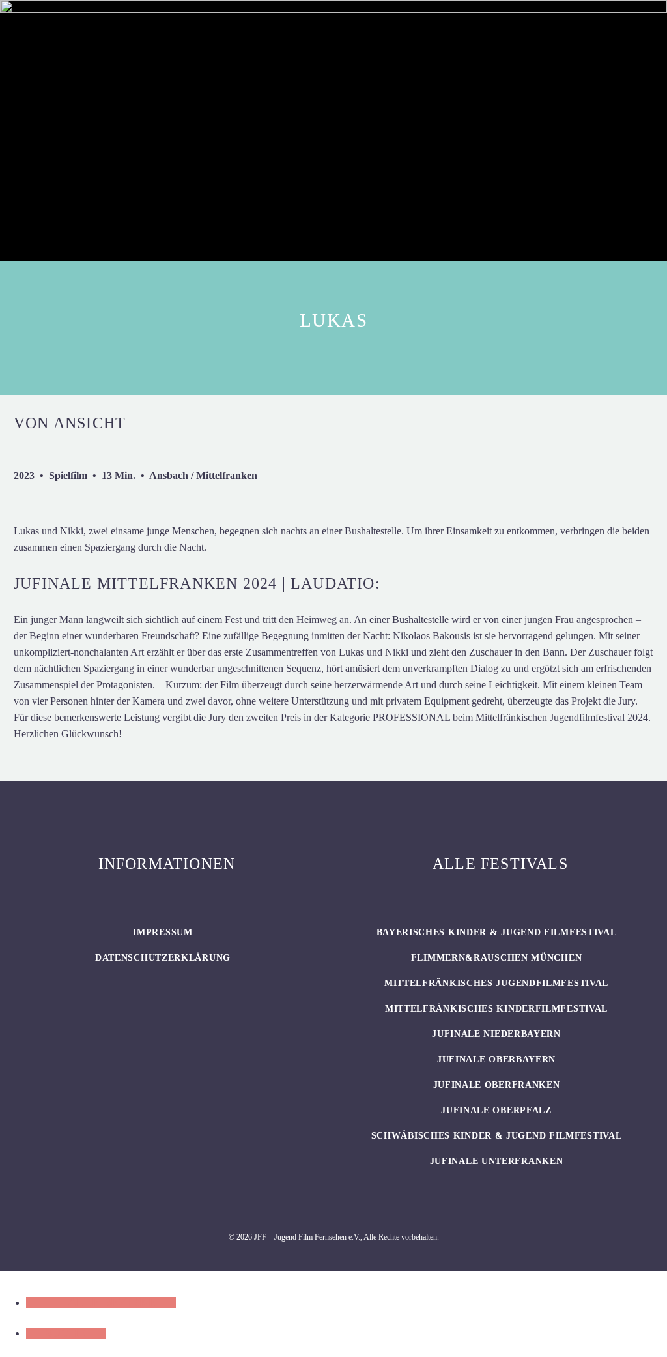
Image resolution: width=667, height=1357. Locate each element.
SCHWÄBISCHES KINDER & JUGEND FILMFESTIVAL (496, 1136)
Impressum (162, 932)
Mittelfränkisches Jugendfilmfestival (496, 983)
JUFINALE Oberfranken (496, 1085)
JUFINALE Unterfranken (496, 1161)
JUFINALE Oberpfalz (496, 1110)
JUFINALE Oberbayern (496, 1059)
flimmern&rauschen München (496, 958)
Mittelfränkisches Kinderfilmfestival (496, 1009)
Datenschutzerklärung (163, 958)
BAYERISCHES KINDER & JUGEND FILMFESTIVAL (496, 932)
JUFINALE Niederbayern (496, 1034)
